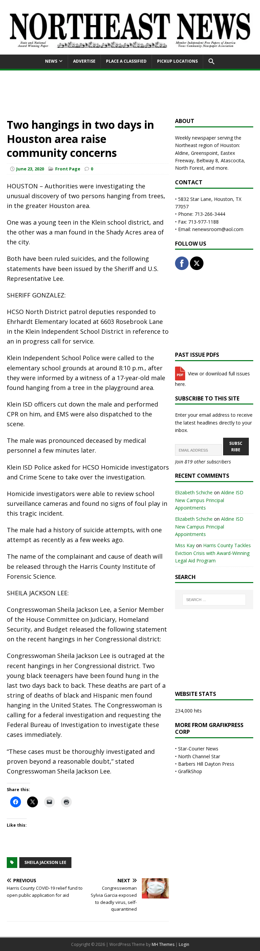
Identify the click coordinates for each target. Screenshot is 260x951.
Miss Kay (185, 545)
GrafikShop (190, 771)
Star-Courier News (198, 748)
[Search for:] (214, 599)
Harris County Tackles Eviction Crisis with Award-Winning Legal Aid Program (213, 553)
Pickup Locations (177, 61)
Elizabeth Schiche (194, 492)
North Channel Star (199, 756)
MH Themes (163, 944)
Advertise (84, 61)
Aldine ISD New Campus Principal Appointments (209, 500)
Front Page (67, 169)
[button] (211, 62)
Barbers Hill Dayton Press (206, 764)
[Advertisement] (130, 93)
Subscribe (235, 446)
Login (184, 944)
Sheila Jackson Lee (45, 862)
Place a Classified (126, 61)
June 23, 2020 (30, 169)
